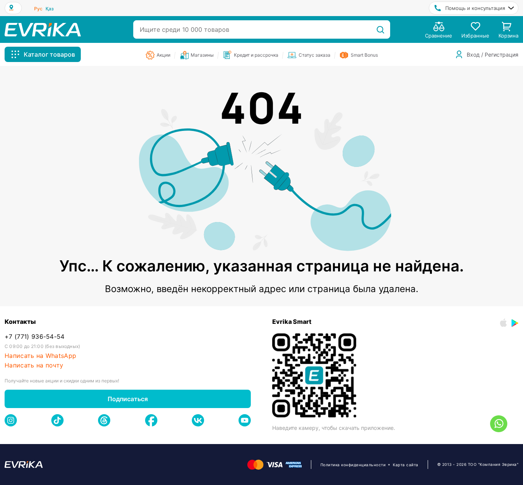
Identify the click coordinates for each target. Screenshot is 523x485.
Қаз (50, 8)
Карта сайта (405, 464)
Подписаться (128, 399)
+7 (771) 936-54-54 (35, 336)
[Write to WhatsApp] (498, 423)
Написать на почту (34, 365)
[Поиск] (380, 29)
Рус (38, 8)
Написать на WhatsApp (40, 356)
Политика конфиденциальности (353, 464)
